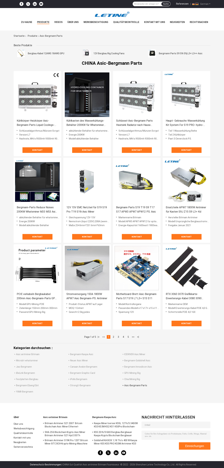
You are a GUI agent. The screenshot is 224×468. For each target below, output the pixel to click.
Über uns (73, 22)
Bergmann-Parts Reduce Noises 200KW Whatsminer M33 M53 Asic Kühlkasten (37, 210)
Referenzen (182, 3)
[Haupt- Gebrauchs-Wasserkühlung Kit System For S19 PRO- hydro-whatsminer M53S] (186, 94)
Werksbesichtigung (95, 22)
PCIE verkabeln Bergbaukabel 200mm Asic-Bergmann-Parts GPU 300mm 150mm (37, 296)
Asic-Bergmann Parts (135, 385)
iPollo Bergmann (78, 379)
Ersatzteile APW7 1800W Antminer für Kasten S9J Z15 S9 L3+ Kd (186, 209)
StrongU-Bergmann (80, 385)
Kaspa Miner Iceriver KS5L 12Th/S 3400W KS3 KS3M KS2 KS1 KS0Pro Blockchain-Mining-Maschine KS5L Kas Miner (116, 425)
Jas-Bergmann (24, 366)
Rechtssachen (199, 22)
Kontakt (37, 150)
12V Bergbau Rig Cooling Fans (108, 53)
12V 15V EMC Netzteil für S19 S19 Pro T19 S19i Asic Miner (86, 209)
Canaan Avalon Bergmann (83, 366)
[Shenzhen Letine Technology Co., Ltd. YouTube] (41, 4)
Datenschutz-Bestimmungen (45, 464)
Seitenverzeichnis (23, 447)
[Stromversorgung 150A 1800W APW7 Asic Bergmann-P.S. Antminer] (87, 268)
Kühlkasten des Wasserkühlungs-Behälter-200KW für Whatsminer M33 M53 (85, 123)
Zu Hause (26, 22)
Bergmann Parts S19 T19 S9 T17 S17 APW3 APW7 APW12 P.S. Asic (136, 209)
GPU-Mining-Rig (132, 373)
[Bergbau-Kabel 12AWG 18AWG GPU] (21, 53)
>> (133, 337)
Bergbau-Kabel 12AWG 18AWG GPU (46, 53)
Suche (166, 4)
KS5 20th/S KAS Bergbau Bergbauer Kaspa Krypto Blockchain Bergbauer (113, 434)
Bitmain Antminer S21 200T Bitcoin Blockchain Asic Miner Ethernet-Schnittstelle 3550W (63, 425)
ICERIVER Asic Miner (134, 354)
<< (103, 337)
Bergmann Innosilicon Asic (138, 366)
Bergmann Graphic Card (82, 373)
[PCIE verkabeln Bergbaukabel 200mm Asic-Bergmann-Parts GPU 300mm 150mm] (37, 268)
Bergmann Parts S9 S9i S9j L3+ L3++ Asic (181, 53)
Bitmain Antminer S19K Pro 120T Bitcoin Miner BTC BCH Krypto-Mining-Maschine (66, 442)
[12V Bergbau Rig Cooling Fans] (86, 53)
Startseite (19, 36)
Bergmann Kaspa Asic (81, 354)
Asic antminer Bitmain (28, 354)
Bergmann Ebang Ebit (27, 385)
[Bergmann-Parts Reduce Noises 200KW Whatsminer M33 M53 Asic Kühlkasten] (37, 181)
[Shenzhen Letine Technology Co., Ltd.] (112, 15)
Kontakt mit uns (154, 22)
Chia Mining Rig (132, 379)
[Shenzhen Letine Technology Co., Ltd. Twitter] (28, 4)
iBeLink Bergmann (25, 373)
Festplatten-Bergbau (27, 379)
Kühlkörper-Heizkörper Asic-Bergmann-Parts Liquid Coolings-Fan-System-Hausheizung (35, 123)
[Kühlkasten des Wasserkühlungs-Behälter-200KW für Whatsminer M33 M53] (87, 94)
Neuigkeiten (177, 22)
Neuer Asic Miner (79, 360)
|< (99, 337)
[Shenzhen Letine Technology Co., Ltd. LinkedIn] (35, 4)
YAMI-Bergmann (24, 391)
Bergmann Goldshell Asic (137, 360)
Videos (58, 22)
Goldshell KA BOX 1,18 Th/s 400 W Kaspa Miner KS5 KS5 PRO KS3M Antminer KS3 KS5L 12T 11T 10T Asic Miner (115, 442)
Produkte (43, 22)
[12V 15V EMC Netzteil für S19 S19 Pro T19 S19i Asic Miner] (87, 181)
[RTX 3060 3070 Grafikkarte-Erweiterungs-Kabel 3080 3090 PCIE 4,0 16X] (186, 268)
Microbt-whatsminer (27, 360)
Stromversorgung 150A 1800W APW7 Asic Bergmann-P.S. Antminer (86, 296)
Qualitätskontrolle (126, 22)
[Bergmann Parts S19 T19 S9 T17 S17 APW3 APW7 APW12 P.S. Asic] (136, 181)
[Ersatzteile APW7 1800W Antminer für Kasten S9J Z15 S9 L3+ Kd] (186, 181)
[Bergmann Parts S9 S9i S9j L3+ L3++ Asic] (152, 53)
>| (138, 337)
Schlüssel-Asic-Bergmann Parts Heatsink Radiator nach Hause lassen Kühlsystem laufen (134, 123)
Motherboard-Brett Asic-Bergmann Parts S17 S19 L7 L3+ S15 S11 (136, 296)
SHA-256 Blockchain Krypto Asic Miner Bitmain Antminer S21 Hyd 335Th (65, 434)
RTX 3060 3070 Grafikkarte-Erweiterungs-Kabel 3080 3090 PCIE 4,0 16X (184, 296)
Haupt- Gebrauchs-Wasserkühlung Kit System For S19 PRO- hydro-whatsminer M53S (185, 123)
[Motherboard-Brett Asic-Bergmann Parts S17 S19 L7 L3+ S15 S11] (136, 268)
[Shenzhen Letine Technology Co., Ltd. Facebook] (21, 4)
